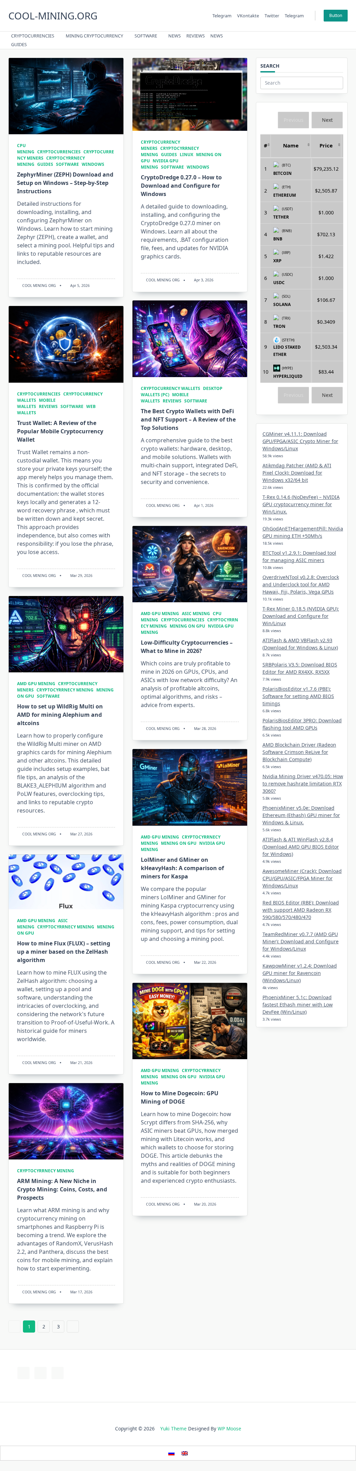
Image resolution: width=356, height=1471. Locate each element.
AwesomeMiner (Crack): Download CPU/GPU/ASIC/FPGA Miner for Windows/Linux (302, 878)
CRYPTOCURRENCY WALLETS (170, 388)
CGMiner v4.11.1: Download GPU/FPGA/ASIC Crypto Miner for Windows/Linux (300, 441)
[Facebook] (296, 40)
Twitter (272, 15)
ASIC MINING (196, 614)
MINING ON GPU (187, 626)
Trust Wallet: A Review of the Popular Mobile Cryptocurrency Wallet (60, 431)
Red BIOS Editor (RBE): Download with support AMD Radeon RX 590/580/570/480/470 (300, 909)
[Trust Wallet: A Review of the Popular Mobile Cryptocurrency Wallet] (66, 344)
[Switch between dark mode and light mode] (326, 40)
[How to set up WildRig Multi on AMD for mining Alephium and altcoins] (66, 634)
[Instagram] (313, 40)
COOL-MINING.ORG (52, 15)
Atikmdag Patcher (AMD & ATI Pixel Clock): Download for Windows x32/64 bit (296, 472)
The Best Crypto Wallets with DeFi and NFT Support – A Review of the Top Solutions (188, 419)
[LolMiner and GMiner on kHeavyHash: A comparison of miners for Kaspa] (189, 787)
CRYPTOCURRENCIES (32, 36)
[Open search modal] (335, 40)
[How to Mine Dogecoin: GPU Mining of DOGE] (189, 1021)
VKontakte (248, 15)
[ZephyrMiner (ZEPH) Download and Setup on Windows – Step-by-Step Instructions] (66, 96)
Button (335, 15)
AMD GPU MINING (160, 614)
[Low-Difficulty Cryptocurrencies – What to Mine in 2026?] (189, 564)
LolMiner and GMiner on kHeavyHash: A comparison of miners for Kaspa (182, 868)
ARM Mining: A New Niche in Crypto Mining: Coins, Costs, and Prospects (62, 1189)
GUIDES (19, 44)
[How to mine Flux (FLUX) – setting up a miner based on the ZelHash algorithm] (66, 881)
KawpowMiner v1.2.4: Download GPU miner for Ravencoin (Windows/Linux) (299, 973)
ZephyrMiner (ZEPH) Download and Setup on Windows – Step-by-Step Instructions (65, 183)
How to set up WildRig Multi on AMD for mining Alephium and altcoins (60, 715)
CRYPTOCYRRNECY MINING (65, 690)
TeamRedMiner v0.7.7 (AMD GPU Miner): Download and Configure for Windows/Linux (300, 941)
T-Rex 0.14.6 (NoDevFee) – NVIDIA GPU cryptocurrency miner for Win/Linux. (301, 504)
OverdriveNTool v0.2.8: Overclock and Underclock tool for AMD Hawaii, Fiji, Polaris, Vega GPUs (300, 584)
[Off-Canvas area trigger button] (344, 40)
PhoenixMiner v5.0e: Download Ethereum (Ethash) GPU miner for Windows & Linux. (301, 815)
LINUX (186, 155)
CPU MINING (25, 149)
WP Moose (229, 1428)
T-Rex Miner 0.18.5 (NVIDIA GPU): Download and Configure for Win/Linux (300, 616)
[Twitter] (304, 40)
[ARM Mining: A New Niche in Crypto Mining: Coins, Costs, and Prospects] (66, 1121)
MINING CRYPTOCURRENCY (94, 36)
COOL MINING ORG (39, 285)
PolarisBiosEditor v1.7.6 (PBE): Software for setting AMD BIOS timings (298, 696)
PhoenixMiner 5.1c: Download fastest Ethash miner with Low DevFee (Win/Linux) (297, 1004)
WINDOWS (93, 164)
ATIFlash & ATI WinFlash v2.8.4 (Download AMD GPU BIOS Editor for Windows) (300, 846)
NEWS (174, 36)
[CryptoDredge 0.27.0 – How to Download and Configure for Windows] (189, 94)
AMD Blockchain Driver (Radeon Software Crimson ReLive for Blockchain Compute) (299, 752)
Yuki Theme (173, 1428)
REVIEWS (195, 36)
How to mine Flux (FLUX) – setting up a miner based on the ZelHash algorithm (63, 951)
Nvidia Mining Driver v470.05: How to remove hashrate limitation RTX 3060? (302, 783)
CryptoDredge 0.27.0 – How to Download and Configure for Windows (181, 185)
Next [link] (327, 120)
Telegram (222, 15)
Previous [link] (294, 120)
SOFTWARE (146, 36)
